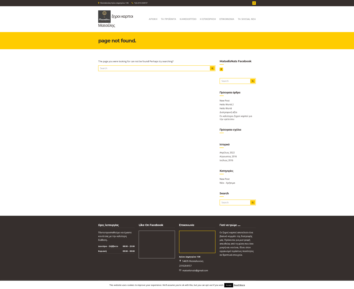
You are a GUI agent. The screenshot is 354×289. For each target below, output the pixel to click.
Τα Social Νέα (247, 19)
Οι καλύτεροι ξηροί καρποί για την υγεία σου (236, 118)
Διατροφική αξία (228, 112)
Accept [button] (228, 285)
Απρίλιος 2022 (227, 152)
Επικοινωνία (226, 19)
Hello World (226, 108)
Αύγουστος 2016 (228, 156)
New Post (225, 100)
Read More (239, 285)
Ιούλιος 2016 (226, 160)
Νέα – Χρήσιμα (227, 182)
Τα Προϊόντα (168, 19)
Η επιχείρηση (208, 19)
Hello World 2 (227, 104)
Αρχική (153, 19)
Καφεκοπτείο (188, 19)
